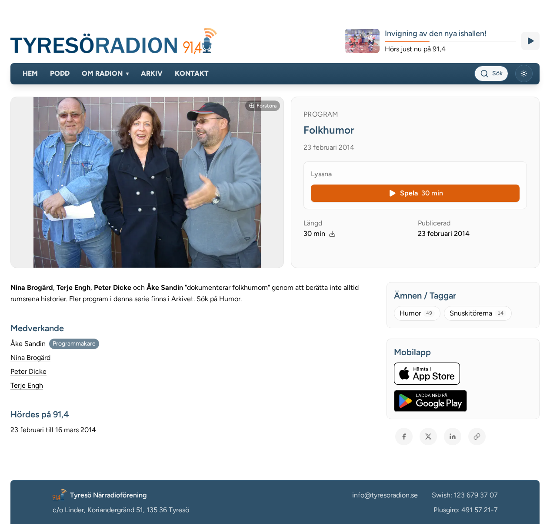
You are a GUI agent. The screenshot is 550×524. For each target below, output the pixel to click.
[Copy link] (477, 436)
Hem (30, 73)
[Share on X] (428, 436)
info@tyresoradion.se (385, 495)
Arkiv (152, 73)
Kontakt (192, 73)
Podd (60, 73)
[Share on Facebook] (404, 436)
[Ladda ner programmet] (332, 233)
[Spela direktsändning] (530, 41)
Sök (497, 73)
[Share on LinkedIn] (452, 436)
